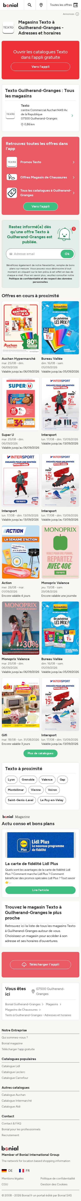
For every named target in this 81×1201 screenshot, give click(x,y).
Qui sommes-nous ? (15, 1037)
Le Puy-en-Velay (51, 800)
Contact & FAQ (11, 1123)
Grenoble (28, 779)
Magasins (52, 1004)
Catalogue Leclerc (13, 1072)
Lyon (11, 779)
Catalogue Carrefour (15, 1078)
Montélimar (16, 790)
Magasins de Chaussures (21, 1009)
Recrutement (10, 1135)
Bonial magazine (12, 1043)
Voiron (52, 790)
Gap (62, 779)
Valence (47, 779)
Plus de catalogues (40, 753)
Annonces (68, 14)
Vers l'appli (41, 67)
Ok (67, 254)
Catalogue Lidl (11, 1066)
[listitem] (21, 337)
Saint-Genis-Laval (20, 800)
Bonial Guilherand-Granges (22, 1004)
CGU (5, 1184)
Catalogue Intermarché (17, 1100)
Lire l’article (40, 890)
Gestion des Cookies (54, 1184)
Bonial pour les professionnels (21, 1129)
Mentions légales (13, 1178)
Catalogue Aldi (11, 1106)
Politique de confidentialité (57, 1178)
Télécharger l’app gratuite (18, 1049)
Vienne (36, 790)
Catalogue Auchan (14, 1095)
